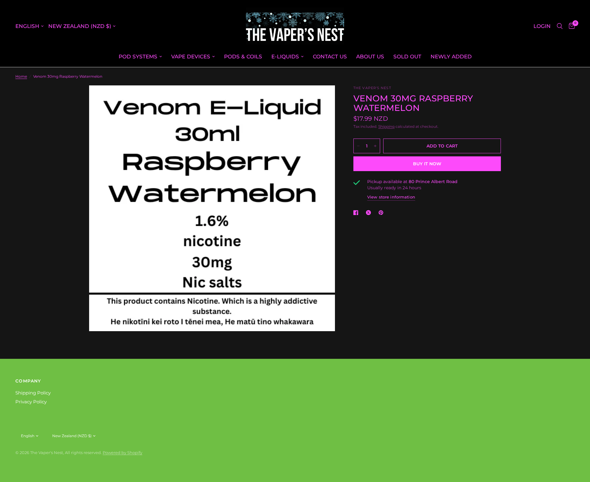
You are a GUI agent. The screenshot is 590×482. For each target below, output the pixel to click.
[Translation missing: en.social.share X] (369, 212)
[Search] (560, 26)
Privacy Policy (31, 402)
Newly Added (451, 56)
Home (21, 76)
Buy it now (427, 164)
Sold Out (407, 56)
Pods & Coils (243, 56)
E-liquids (285, 56)
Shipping (386, 126)
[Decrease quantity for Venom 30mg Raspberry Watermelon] (358, 146)
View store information (391, 196)
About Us (370, 56)
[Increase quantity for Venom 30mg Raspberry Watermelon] (375, 146)
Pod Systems (138, 56)
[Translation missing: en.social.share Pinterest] (382, 212)
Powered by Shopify (122, 452)
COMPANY (28, 381)
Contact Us (330, 56)
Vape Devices (190, 56)
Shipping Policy (33, 393)
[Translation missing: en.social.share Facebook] (357, 212)
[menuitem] (140, 56)
